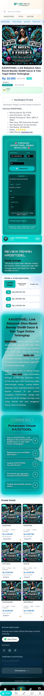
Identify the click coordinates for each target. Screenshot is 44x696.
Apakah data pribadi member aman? (19, 485)
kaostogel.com (27, 132)
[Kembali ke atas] (39, 679)
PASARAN (13, 153)
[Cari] (4, 11)
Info (37, 239)
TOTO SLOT (36, 22)
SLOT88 (30, 16)
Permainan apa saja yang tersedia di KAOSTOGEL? (18, 475)
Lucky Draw (9, 284)
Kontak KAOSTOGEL (10, 665)
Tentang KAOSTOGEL (11, 661)
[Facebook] (4, 651)
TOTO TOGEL (17, 22)
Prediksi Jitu (34, 284)
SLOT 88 (27, 22)
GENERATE (22, 169)
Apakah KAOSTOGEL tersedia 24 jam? (16, 464)
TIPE (28, 153)
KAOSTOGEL (9, 16)
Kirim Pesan (12, 639)
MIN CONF (13, 160)
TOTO (20, 16)
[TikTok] (15, 651)
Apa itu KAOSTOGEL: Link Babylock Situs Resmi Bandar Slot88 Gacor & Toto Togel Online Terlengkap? (19, 441)
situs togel (17, 374)
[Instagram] (10, 651)
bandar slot (29, 355)
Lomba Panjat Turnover (22, 284)
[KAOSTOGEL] (22, 4)
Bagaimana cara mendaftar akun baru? (18, 454)
